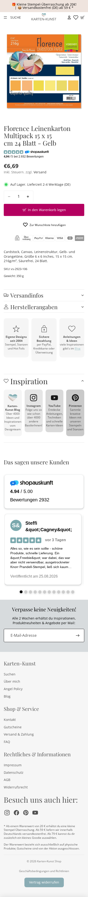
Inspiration (29, 381)
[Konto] (69, 17)
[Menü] (5, 17)
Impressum (13, 765)
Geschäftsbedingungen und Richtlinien (44, 871)
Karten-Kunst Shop (49, 861)
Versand (40, 172)
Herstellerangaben (33, 307)
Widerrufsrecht (16, 787)
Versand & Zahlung (19, 734)
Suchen (9, 674)
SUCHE (15, 17)
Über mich (12, 681)
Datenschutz (13, 772)
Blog (77, 348)
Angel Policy (13, 689)
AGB (7, 779)
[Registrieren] (77, 635)
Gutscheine (13, 727)
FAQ (7, 742)
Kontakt (10, 719)
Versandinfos (26, 295)
